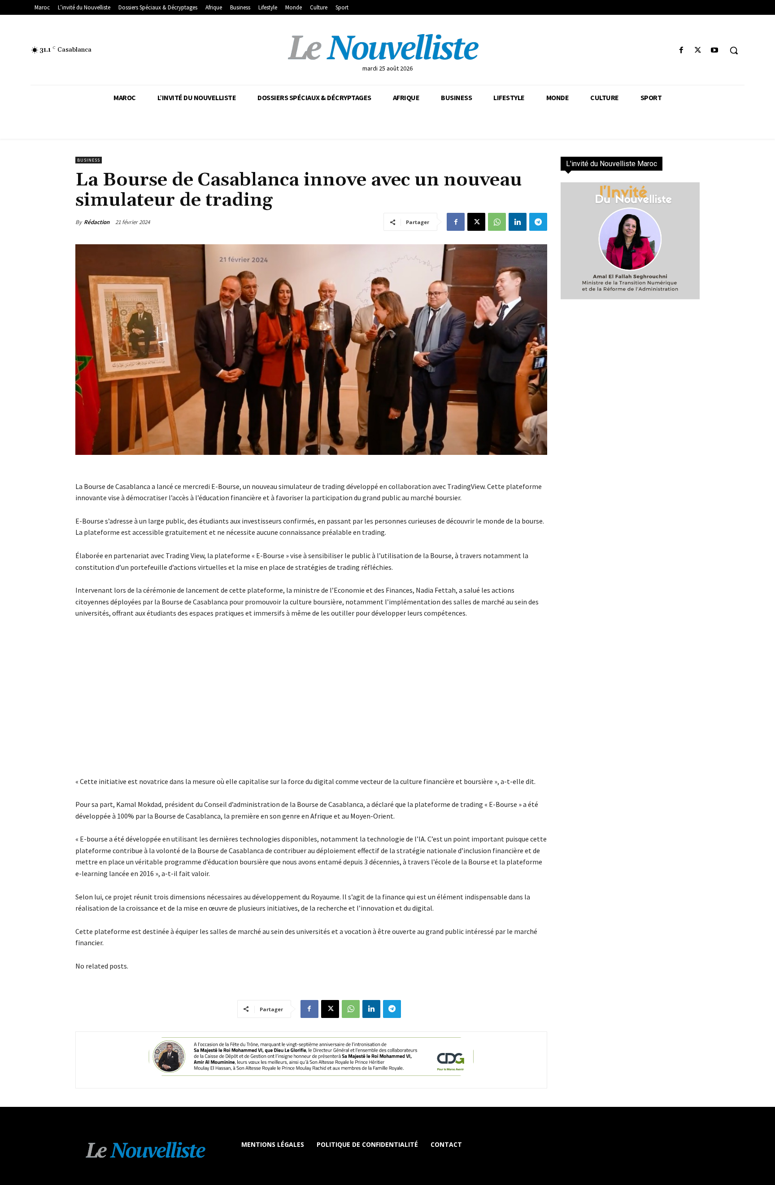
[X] (698, 50)
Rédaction (96, 222)
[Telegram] (538, 222)
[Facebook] (681, 50)
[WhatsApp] (497, 222)
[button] (734, 50)
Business (88, 160)
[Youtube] (715, 50)
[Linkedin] (518, 222)
